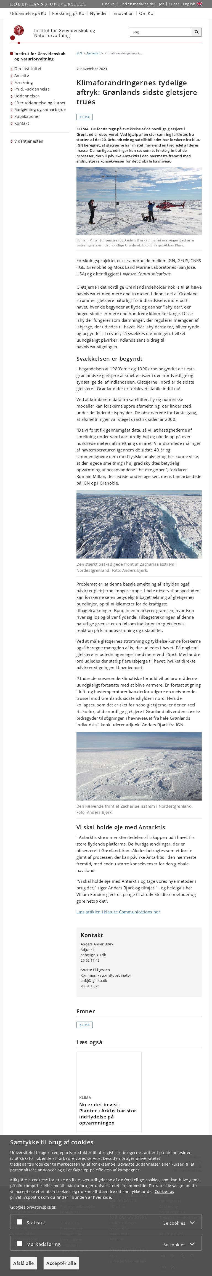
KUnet (173, 3)
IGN (79, 53)
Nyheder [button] (98, 13)
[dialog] (106, 1205)
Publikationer (27, 116)
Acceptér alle (61, 1263)
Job (162, 3)
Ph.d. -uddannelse (32, 89)
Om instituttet (27, 68)
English (189, 3)
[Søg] (197, 32)
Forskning (23, 82)
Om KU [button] (146, 13)
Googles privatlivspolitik (33, 1207)
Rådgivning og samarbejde (40, 109)
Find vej (108, 3)
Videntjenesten (28, 141)
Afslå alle (23, 1263)
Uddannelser (26, 96)
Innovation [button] (123, 13)
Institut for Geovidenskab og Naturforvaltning (40, 56)
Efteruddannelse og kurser (40, 102)
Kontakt (21, 123)
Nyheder (93, 53)
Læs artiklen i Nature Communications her (118, 912)
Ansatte (21, 75)
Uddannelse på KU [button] (28, 13)
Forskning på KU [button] (68, 13)
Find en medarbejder (137, 3)
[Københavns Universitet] (17, 34)
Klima (85, 117)
